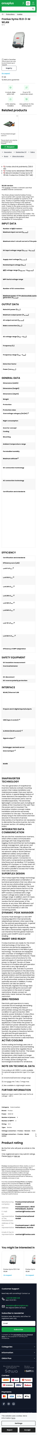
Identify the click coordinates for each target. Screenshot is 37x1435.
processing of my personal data (17, 1335)
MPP (13, 229)
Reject (9, 1430)
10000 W (10, 1114)
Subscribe (18, 1329)
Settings (17, 1423)
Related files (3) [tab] (21, 152)
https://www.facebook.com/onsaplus (4, 1404)
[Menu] (33, 3)
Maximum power (9, 296)
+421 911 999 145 (13, 1298)
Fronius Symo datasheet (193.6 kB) (19, 171)
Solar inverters (15, 1107)
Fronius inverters (13, 1190)
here (13, 1418)
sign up (17, 1156)
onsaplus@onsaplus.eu (17, 1305)
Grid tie (9, 1127)
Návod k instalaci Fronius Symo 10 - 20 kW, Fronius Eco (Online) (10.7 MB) (18, 174)
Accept (26, 1430)
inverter (7, 188)
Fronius (10, 1111)
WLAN (33, 1131)
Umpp (9, 1082)
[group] (13, 1265)
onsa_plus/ (9, 1404)
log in (9, 1156)
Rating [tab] (33, 152)
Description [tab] (8, 152)
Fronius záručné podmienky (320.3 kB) (18, 167)
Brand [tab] (6, 156)
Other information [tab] (18, 156)
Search (33, 8)
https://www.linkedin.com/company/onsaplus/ (14, 1404)
